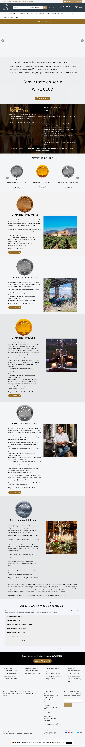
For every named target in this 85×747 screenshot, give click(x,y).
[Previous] (2, 40)
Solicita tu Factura (48, 697)
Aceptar (69, 742)
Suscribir (68, 705)
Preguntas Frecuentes (49, 699)
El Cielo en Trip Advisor (49, 691)
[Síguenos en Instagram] (50, 733)
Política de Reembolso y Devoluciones (50, 715)
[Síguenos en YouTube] (52, 733)
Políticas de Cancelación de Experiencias (51, 704)
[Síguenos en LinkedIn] (55, 733)
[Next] (82, 40)
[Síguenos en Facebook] (44, 733)
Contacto (46, 701)
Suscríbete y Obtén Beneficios (73, 1)
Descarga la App (48, 720)
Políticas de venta (48, 710)
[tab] (59, 310)
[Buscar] (45, 7)
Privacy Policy (22, 733)
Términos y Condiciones (50, 718)
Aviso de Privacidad (48, 712)
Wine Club (46, 693)
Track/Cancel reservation (51, 724)
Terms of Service (29, 733)
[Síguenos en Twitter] (47, 733)
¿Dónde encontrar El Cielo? (51, 695)
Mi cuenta (62, 8)
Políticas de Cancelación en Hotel (51, 708)
